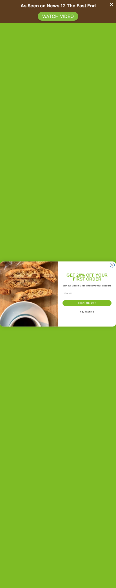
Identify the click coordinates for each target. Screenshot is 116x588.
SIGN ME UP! (87, 303)
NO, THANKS (87, 312)
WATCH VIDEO (58, 16)
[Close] (111, 4)
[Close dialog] (112, 265)
